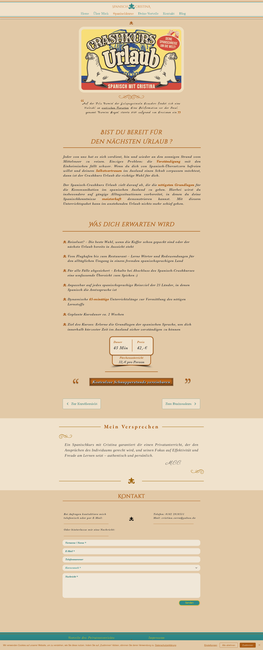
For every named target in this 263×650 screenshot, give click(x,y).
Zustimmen (247, 645)
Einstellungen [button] (210, 645)
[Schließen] (259, 645)
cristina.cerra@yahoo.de (179, 517)
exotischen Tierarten (115, 108)
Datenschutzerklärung (165, 645)
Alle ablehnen (228, 645)
